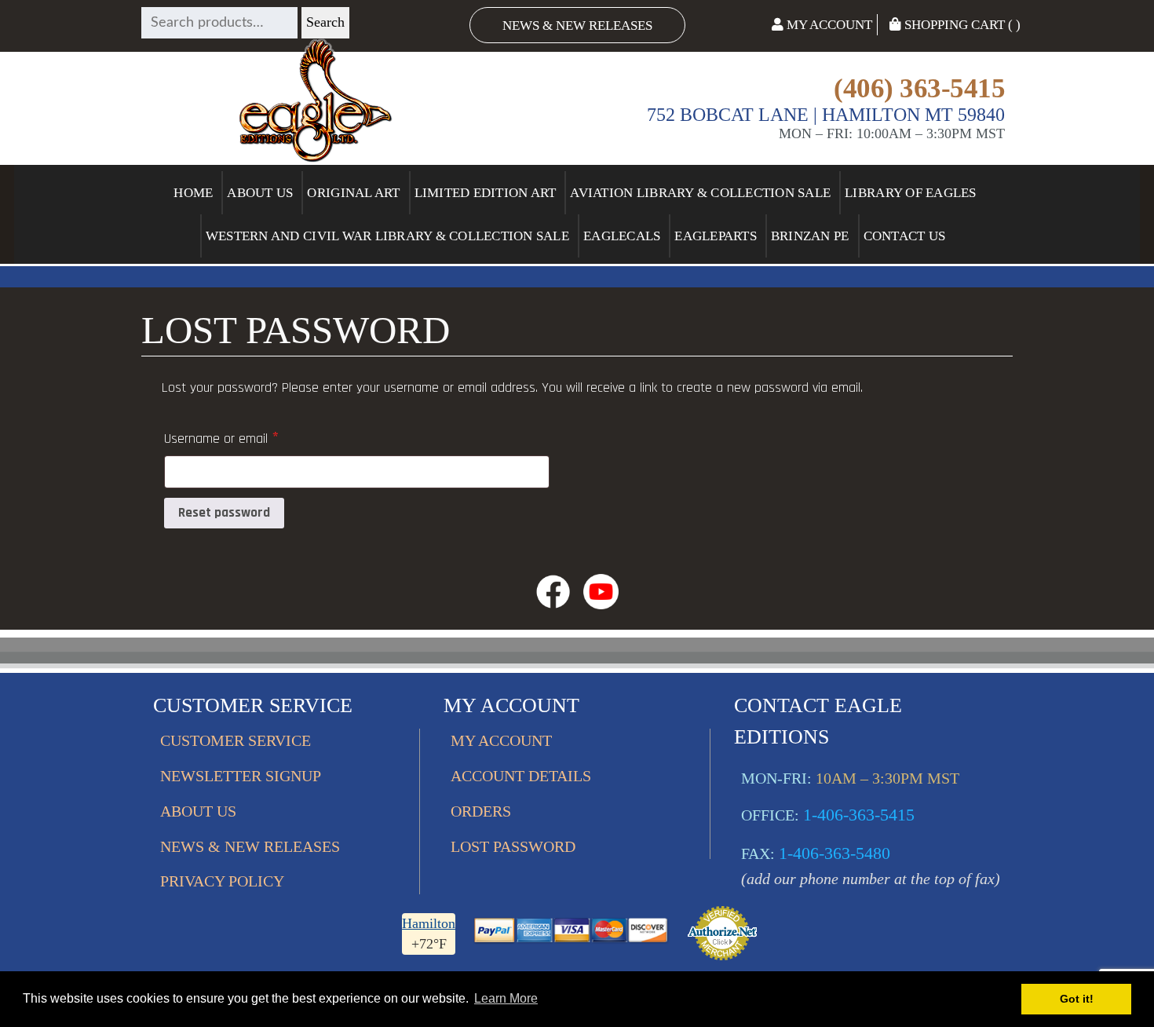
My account (501, 740)
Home (193, 192)
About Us (260, 192)
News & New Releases (577, 25)
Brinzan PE (810, 235)
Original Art (353, 192)
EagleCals (621, 235)
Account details (521, 775)
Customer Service (235, 740)
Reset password (224, 512)
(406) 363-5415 (919, 88)
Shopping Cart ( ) (961, 24)
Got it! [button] (1077, 998)
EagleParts (715, 235)
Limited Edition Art (485, 192)
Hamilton (428, 923)
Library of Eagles (910, 192)
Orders (481, 811)
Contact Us (905, 235)
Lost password (513, 846)
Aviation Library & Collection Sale (700, 192)
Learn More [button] (506, 998)
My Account (827, 24)
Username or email (245, 437)
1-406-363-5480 (834, 853)
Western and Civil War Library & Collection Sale (387, 235)
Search (325, 22)
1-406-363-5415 (859, 814)
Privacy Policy (222, 881)
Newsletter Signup (240, 775)
